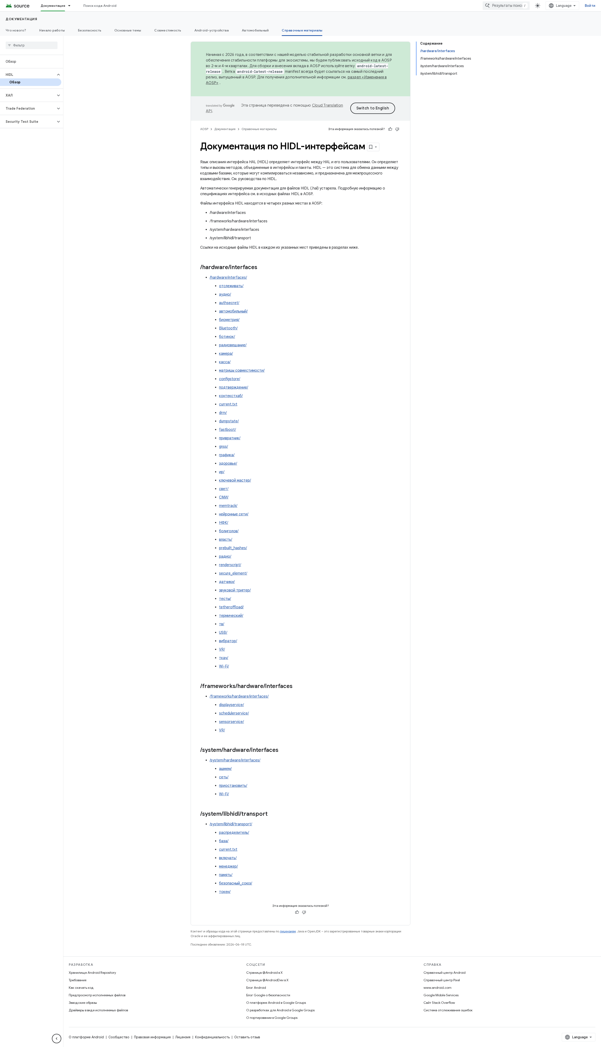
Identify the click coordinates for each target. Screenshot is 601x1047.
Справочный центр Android (445, 972)
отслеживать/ (231, 286)
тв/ (221, 624)
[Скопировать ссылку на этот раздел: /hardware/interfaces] (262, 267)
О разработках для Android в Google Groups (280, 1010)
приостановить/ (233, 785)
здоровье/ (228, 463)
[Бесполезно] (397, 129)
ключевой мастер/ (235, 480)
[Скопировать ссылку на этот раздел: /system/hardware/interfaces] (283, 750)
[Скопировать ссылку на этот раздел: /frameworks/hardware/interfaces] (297, 686)
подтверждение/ (233, 387)
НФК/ (223, 522)
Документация (53, 6)
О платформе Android (86, 1037)
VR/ (222, 649)
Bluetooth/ (228, 328)
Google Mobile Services (441, 995)
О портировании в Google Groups (271, 1018)
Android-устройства (211, 30)
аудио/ (225, 294)
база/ (223, 841)
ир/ (221, 472)
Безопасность (89, 30)
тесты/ (225, 598)
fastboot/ (227, 429)
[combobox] (506, 5)
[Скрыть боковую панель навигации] (56, 1038)
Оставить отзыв (247, 1037)
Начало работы (52, 30)
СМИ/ (223, 497)
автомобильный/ (233, 311)
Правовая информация (152, 1037)
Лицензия (182, 1037)
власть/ (225, 539)
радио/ (225, 556)
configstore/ (229, 379)
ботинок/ (227, 336)
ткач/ (223, 658)
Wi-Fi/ (224, 666)
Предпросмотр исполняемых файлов (97, 995)
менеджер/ (228, 866)
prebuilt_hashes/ (233, 548)
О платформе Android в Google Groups (276, 1003)
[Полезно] (390, 129)
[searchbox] (32, 45)
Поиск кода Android (100, 6)
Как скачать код (81, 987)
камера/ (226, 353)
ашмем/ (225, 768)
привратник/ (229, 438)
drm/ (223, 412)
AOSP (204, 129)
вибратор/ (228, 641)
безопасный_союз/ (235, 883)
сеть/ (223, 777)
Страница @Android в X (264, 972)
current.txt (228, 404)
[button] (28, 74)
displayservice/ (231, 705)
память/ (225, 875)
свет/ (223, 489)
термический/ (231, 615)
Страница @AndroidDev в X (267, 980)
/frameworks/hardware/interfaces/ (239, 696)
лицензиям (288, 931)
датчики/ (227, 582)
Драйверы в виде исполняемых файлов (98, 1010)
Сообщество (118, 1037)
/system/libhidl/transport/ (231, 824)
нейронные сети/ (233, 514)
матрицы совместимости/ (242, 370)
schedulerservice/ (234, 713)
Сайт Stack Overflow (439, 1003)
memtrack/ (228, 505)
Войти (590, 6)
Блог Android (256, 987)
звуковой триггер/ (235, 590)
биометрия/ (229, 319)
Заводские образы (83, 1003)
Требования (77, 980)
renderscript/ (230, 565)
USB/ (223, 632)
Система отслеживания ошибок (448, 1010)
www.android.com (437, 987)
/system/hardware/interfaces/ (235, 760)
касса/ (225, 362)
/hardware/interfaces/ (228, 277)
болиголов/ (229, 531)
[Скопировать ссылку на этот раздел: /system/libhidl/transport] (272, 814)
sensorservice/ (231, 721)
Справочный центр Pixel (442, 980)
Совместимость (167, 30)
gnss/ (223, 446)
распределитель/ (234, 832)
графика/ (227, 455)
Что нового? (16, 30)
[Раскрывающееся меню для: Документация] (71, 5)
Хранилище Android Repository (92, 972)
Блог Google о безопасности (268, 995)
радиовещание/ (233, 345)
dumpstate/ (229, 421)
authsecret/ (229, 303)
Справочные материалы (302, 30)
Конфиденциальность (212, 1037)
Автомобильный (255, 30)
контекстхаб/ (231, 396)
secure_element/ (233, 573)
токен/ (225, 891)
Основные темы (127, 30)
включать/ (228, 858)
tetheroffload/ (231, 607)
